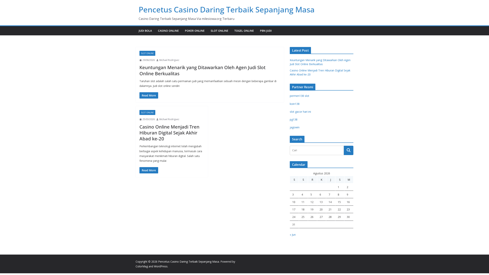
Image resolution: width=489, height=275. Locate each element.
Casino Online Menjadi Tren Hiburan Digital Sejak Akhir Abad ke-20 (169, 133)
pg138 (293, 119)
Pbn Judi (266, 30)
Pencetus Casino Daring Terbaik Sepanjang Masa (227, 9)
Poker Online (195, 30)
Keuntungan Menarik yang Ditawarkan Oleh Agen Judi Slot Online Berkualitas (202, 70)
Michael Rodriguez (169, 60)
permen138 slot (299, 96)
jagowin (295, 127)
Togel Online (244, 30)
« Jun (293, 234)
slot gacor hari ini (300, 111)
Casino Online (168, 30)
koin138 (295, 104)
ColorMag (142, 266)
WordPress (161, 266)
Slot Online (219, 30)
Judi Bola (145, 30)
